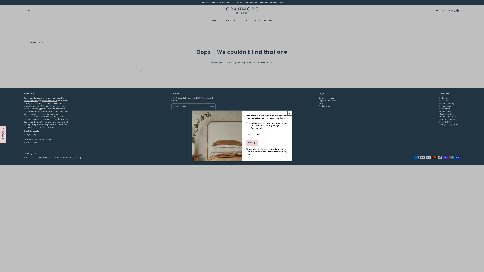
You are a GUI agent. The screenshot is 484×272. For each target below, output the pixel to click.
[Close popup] (289, 113)
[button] (3, 136)
